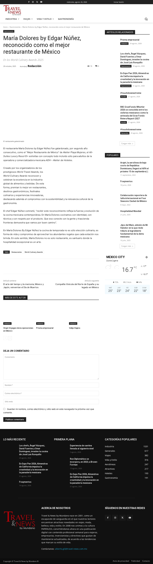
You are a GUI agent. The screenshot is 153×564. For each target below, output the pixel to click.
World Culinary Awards (34, 252)
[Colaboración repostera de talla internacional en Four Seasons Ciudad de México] (111, 198)
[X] (37, 2)
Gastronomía (15, 27)
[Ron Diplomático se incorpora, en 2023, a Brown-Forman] (61, 462)
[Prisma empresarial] (51, 314)
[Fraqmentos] (111, 184)
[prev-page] (5, 338)
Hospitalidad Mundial (130, 211)
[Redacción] (18, 66)
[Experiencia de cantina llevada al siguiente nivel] (61, 449)
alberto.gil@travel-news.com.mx (71, 548)
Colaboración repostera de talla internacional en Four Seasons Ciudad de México (133, 198)
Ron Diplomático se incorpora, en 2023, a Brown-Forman (84, 462)
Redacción (34, 66)
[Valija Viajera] (84, 314)
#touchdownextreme (130, 93)
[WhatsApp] (45, 74)
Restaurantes (17, 252)
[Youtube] (41, 2)
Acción (123, 97)
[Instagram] (33, 2)
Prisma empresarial (44, 328)
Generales (124, 133)
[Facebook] (28, 2)
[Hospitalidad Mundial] (111, 214)
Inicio (5, 27)
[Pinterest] (38, 74)
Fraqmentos (126, 181)
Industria (7, 323)
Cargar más (126, 143)
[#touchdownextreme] (111, 96)
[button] (146, 19)
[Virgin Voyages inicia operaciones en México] (18, 314)
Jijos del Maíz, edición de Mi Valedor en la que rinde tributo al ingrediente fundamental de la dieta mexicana (134, 231)
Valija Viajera (74, 328)
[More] (52, 74)
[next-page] (10, 338)
